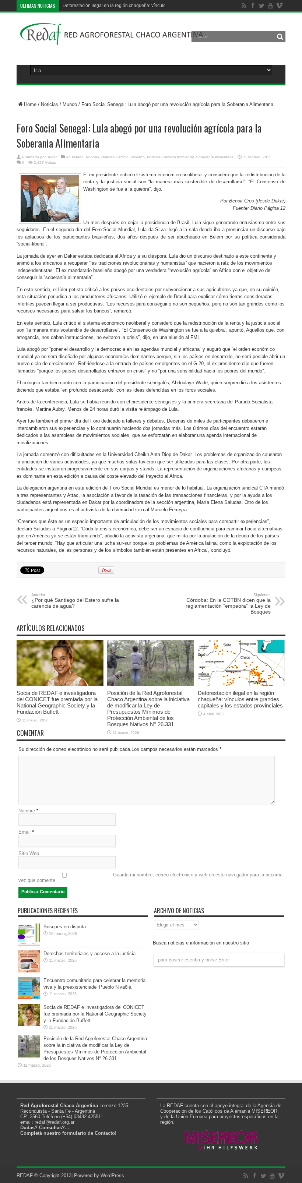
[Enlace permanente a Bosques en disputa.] (29, 944)
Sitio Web (28, 853)
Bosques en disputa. (65, 926)
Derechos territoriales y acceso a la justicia (89, 953)
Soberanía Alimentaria (214, 157)
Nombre (26, 810)
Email (24, 832)
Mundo (70, 104)
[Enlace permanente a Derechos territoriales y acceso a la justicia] (29, 971)
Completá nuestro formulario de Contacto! (68, 1133)
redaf (52, 157)
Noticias (49, 104)
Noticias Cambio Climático (123, 157)
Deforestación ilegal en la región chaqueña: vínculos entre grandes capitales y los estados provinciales (240, 699)
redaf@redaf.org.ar (54, 1122)
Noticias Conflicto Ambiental (170, 157)
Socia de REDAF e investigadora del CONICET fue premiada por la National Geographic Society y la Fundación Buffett (57, 702)
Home (30, 104)
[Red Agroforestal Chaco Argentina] (112, 42)
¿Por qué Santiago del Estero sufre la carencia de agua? (75, 601)
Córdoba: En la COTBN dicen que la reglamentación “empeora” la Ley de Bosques (228, 604)
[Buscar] (279, 36)
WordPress (112, 1175)
